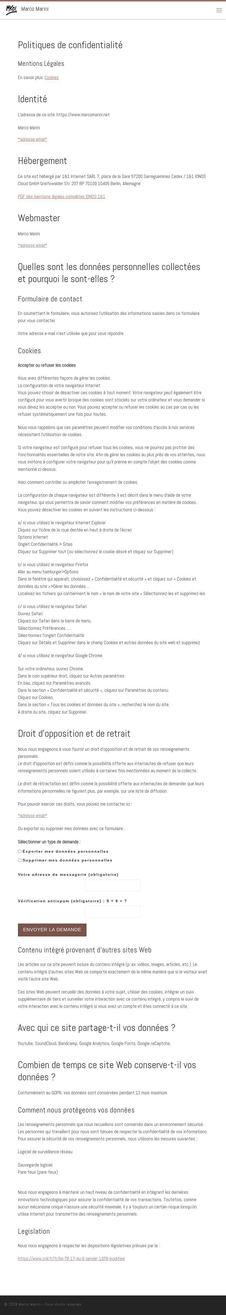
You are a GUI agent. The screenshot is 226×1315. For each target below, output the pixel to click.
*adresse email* (32, 139)
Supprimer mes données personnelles (68, 860)
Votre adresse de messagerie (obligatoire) (68, 874)
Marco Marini (30, 1304)
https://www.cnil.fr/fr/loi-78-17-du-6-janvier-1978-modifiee (71, 1258)
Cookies (52, 77)
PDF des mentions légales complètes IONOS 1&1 (61, 196)
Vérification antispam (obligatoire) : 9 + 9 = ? (72, 901)
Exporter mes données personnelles (66, 851)
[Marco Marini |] (11, 9)
